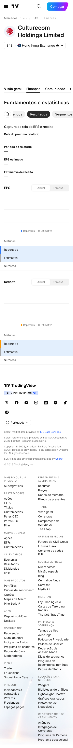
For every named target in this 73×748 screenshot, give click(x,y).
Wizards (9, 698)
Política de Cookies (50, 644)
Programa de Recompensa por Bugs (53, 662)
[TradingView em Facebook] (16, 402)
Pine (7, 525)
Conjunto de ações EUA (50, 552)
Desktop (9, 620)
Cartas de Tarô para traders (51, 608)
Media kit (44, 589)
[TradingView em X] (7, 402)
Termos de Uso (48, 630)
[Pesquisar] (39, 6)
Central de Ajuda (49, 580)
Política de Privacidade (53, 639)
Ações (8, 498)
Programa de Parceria (52, 735)
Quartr (58, 458)
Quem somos (46, 567)
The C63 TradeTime (51, 614)
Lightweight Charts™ (51, 694)
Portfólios (10, 585)
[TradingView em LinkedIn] (46, 402)
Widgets (43, 685)
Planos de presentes (51, 499)
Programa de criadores (19, 646)
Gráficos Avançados (51, 698)
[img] (57, 45)
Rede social (11, 633)
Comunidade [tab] (55, 89)
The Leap (44, 529)
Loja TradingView (49, 602)
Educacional (12, 672)
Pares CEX (11, 516)
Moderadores (13, 655)
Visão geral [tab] (12, 89)
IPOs (7, 573)
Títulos (8, 507)
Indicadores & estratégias (13, 691)
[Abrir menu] (6, 6)
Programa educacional (53, 739)
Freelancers (11, 702)
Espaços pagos (14, 707)
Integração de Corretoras (47, 728)
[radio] (41, 188)
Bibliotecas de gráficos (53, 689)
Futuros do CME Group (53, 541)
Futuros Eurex (47, 546)
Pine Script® (12, 603)
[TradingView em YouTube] (26, 402)
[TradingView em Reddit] (7, 412)
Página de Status (49, 669)
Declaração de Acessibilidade (47, 650)
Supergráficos (13, 486)
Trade (8, 668)
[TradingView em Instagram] (36, 402)
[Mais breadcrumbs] (25, 18)
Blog (41, 576)
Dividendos (11, 568)
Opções (9, 594)
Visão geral (45, 512)
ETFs (7, 503)
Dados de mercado (50, 494)
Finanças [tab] (33, 89)
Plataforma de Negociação (47, 704)
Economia (10, 559)
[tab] (13, 114)
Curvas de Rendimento (19, 590)
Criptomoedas (13, 512)
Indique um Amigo (16, 642)
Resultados (11, 564)
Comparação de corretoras (48, 522)
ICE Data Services (50, 431)
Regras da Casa (14, 651)
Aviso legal (45, 635)
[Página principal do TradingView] (15, 6)
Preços (42, 490)
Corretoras (45, 516)
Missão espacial (48, 571)
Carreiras (44, 585)
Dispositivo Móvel (15, 616)
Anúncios (44, 722)
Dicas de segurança (51, 656)
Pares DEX (11, 521)
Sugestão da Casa (16, 677)
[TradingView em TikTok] (65, 402)
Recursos (44, 486)
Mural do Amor (13, 637)
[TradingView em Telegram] (55, 402)
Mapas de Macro (15, 599)
